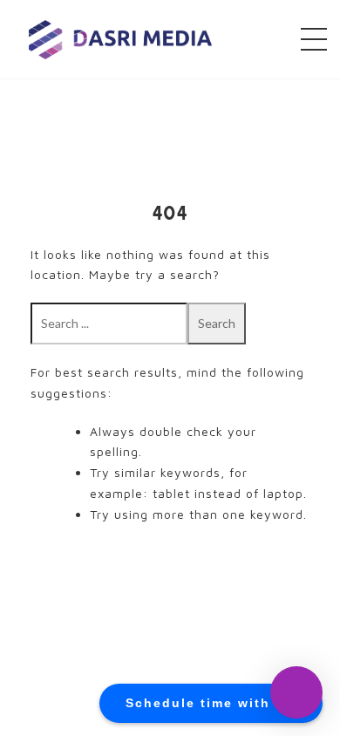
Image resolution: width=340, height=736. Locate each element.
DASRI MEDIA (120, 39)
